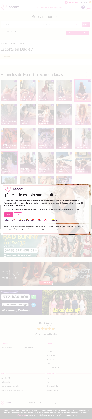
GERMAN (20, 220)
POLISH (32, 220)
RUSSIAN (39, 220)
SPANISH (45, 220)
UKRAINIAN (53, 220)
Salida (18, 214)
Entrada (8, 214)
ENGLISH (7, 220)
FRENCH (13, 220)
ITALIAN (26, 220)
